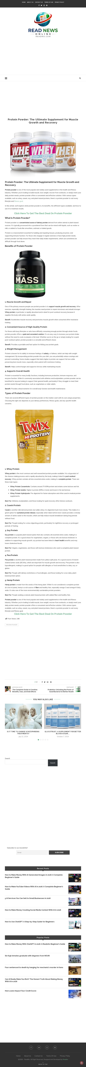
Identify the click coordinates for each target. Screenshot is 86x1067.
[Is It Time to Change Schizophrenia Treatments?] (23, 716)
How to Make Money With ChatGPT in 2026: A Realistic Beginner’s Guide (35, 944)
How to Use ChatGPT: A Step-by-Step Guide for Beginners (29, 922)
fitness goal (18, 201)
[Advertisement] (43, 56)
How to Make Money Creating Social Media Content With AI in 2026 (33, 910)
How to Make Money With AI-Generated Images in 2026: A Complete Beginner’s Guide (34, 876)
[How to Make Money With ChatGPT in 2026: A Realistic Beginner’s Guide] (74, 947)
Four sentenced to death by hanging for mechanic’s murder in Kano (34, 967)
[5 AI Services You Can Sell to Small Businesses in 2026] (74, 901)
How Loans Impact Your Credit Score (20, 991)
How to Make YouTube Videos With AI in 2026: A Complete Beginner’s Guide (34, 888)
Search (7, 758)
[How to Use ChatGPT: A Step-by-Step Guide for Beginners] (74, 925)
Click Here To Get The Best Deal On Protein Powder (43, 213)
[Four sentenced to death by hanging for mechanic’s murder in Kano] (74, 970)
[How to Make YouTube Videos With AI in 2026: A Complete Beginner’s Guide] (74, 889)
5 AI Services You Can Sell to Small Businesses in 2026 (28, 898)
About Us (30, 2)
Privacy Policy (59, 2)
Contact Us (39, 2)
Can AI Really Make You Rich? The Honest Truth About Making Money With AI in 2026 (34, 980)
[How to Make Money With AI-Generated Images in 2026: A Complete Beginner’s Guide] (74, 878)
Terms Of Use (48, 2)
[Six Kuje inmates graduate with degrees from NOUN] (74, 959)
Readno (65, 1059)
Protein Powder (11, 624)
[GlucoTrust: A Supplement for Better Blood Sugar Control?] (63, 716)
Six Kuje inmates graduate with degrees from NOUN (27, 956)
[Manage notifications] (81, 1063)
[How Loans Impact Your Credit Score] (74, 994)
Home (24, 2)
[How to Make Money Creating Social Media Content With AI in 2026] (74, 913)
